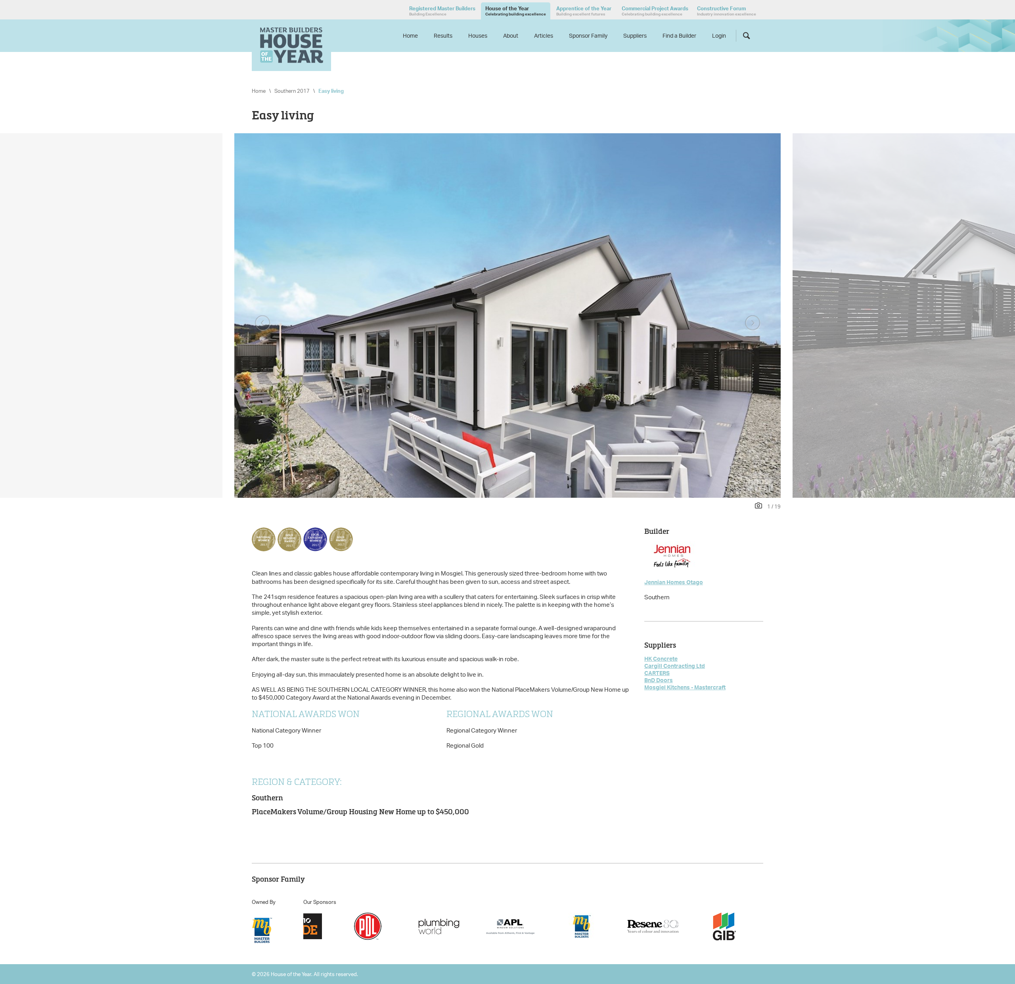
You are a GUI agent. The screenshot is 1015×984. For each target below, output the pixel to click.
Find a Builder (679, 35)
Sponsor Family (588, 35)
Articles (543, 35)
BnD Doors (658, 680)
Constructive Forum (726, 10)
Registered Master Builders (442, 10)
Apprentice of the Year (583, 10)
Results (443, 35)
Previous (262, 323)
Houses (477, 35)
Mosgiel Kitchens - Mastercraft (685, 687)
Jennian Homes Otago (673, 582)
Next (752, 323)
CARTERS (657, 672)
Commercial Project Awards (655, 10)
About (510, 35)
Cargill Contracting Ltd (674, 665)
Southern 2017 (292, 91)
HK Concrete (661, 658)
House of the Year (515, 10)
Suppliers (635, 35)
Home (410, 35)
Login (719, 35)
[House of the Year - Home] (291, 45)
